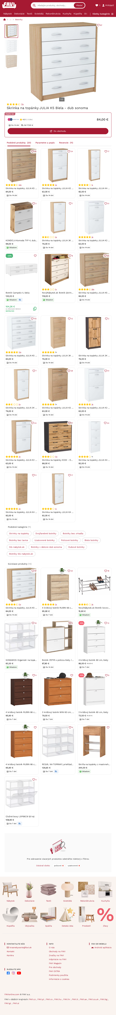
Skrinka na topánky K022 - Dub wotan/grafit (64, 460)
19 (35, 623)
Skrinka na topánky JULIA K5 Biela (23, 355)
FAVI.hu (58, 999)
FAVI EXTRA (54, 971)
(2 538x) (29, 120)
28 (72, 371)
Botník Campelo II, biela (17, 292)
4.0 (24, 119)
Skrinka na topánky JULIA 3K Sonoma (61, 355)
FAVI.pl (41, 999)
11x (22, 104)
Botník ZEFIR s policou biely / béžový (61, 660)
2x (56, 237)
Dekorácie (19, 13)
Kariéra (10, 955)
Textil (29, 13)
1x (92, 185)
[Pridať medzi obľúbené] (35, 256)
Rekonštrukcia (53, 13)
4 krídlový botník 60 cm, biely (93, 660)
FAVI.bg (104, 999)
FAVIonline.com (12, 994)
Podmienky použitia (58, 975)
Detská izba (67, 926)
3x (56, 185)
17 (108, 151)
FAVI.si (16, 1003)
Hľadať (79, 5)
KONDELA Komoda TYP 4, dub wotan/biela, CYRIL (30, 240)
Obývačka (29, 926)
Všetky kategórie (101, 14)
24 (72, 151)
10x (20, 352)
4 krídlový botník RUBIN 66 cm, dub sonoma (64, 608)
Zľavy (105, 926)
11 (35, 475)
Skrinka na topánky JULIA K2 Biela (96, 240)
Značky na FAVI (56, 955)
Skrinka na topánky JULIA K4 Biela (96, 460)
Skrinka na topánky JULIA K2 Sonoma (61, 407)
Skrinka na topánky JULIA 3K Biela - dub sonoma (66, 240)
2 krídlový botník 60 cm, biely (93, 712)
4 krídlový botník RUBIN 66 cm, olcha (24, 764)
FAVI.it (75, 999)
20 (72, 571)
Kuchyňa (67, 13)
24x (20, 185)
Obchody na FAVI (57, 951)
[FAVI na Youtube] (19, 973)
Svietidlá (39, 13)
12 (72, 319)
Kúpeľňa (78, 13)
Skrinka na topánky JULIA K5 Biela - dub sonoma (30, 608)
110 (35, 319)
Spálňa (48, 926)
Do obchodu (60, 131)
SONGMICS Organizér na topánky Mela (25, 660)
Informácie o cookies (59, 979)
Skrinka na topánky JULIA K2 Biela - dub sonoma (66, 188)
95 (35, 151)
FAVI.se (83, 999)
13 (108, 623)
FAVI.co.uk (94, 999)
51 (108, 203)
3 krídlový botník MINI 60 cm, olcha (59, 712)
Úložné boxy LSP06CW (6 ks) (20, 816)
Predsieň (86, 926)
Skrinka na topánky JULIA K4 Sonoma (24, 512)
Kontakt (10, 951)
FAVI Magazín (55, 963)
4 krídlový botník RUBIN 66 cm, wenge (25, 712)
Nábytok (7, 13)
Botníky (18, 19)
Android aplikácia (102, 947)
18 (108, 571)
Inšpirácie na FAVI (57, 959)
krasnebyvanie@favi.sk (21, 947)
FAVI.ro (49, 999)
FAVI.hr (67, 999)
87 (101, 25)
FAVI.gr (8, 1003)
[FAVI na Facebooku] (8, 973)
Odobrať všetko (43, 866)
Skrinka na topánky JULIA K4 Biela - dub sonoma (66, 512)
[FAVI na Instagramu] (13, 973)
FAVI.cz (32, 999)
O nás (51, 947)
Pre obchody (55, 967)
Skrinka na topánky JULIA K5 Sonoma (24, 188)
